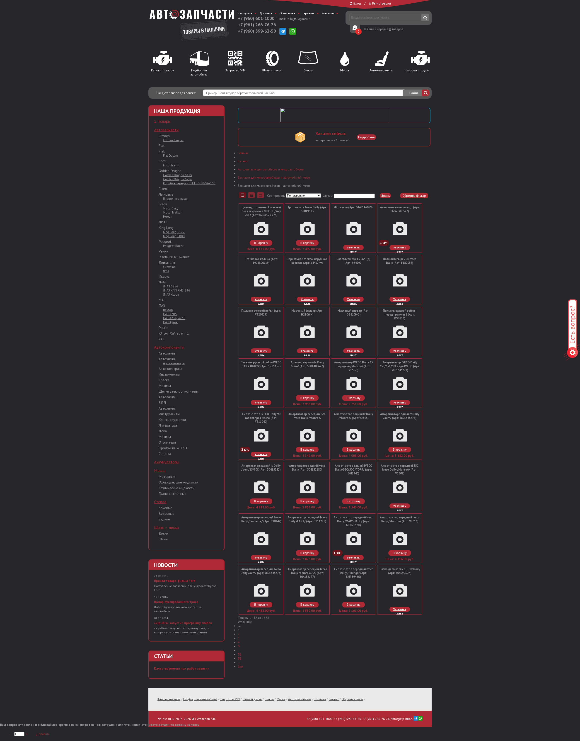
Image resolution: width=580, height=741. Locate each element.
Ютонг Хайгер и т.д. (174, 333)
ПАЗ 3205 (170, 314)
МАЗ (162, 300)
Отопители (167, 442)
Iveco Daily (170, 208)
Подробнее (366, 137)
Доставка (265, 13)
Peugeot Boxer (173, 246)
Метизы (165, 385)
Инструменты (169, 374)
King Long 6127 (174, 232)
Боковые (165, 507)
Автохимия (167, 359)
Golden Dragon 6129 (177, 175)
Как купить (245, 13)
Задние (164, 519)
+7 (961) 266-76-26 (257, 25)
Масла (344, 70)
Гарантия (308, 13)
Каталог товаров (162, 70)
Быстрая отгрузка (418, 70)
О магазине (287, 13)
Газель (163, 188)
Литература (168, 425)
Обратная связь (352, 699)
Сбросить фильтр (414, 196)
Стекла (308, 70)
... (239, 650)
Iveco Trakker (172, 212)
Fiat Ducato (170, 155)
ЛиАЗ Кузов (171, 294)
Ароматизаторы (174, 363)
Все (240, 667)
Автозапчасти (166, 129)
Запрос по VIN (235, 70)
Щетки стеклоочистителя (178, 391)
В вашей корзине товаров (383, 29)
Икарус (164, 276)
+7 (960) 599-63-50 (257, 31)
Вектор (168, 310)
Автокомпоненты (381, 70)
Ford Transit (171, 165)
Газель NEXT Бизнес (174, 257)
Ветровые (166, 513)
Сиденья (165, 453)
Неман (167, 216)
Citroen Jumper (173, 140)
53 (240, 658)
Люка (163, 431)
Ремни (163, 251)
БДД (162, 402)
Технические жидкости (176, 488)
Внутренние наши (175, 199)
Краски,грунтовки (172, 419)
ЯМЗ (166, 271)
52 (240, 654)
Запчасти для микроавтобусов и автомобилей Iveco (274, 177)
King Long (166, 227)
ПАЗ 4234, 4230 (174, 318)
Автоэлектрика (170, 368)
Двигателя (167, 262)
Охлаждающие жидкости (178, 482)
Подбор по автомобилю (199, 72)
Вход (357, 3)
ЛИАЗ (163, 222)
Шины (163, 539)
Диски (163, 533)
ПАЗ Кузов (170, 322)
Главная (243, 153)
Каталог (243, 161)
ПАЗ (162, 305)
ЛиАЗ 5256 (170, 286)
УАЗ (161, 339)
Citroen (164, 136)
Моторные (167, 476)
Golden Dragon (170, 170)
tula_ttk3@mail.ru (299, 19)
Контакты (328, 13)
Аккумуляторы (166, 461)
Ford (162, 161)
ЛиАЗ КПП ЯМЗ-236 (176, 290)
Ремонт (334, 699)
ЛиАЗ (163, 282)
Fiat (162, 145)
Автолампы (167, 353)
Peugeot (165, 241)
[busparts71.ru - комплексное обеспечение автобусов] (191, 16)
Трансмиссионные (172, 493)
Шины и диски (271, 70)
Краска (164, 380)
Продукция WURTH (173, 448)
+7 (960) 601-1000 (256, 18)
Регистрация (381, 3)
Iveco (163, 204)
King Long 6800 (174, 236)
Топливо (320, 699)
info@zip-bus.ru (402, 719)
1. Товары (162, 121)
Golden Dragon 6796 (177, 179)
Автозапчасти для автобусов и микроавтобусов (271, 169)
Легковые (166, 194)
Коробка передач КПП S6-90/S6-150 (189, 183)
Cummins (169, 267)
